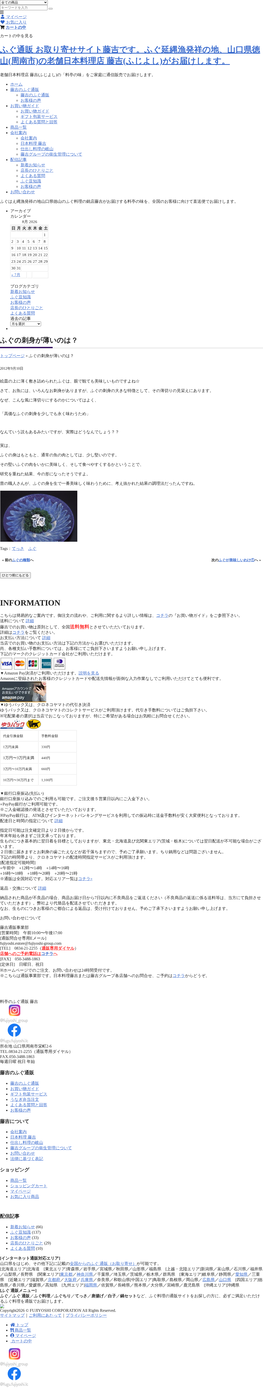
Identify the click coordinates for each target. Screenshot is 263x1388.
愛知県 (241, 1274)
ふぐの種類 (21, 560)
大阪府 (70, 1280)
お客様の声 (31, 100)
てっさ (18, 548)
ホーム (16, 84)
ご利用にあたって (45, 1315)
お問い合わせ (22, 192)
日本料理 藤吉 (33, 143)
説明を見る (89, 673)
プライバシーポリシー (86, 1315)
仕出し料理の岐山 (37, 149)
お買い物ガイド (24, 106)
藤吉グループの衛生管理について (51, 154)
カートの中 (16, 27)
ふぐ (32, 548)
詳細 (30, 621)
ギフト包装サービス (39, 116)
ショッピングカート (28, 1186)
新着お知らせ (33, 165)
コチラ (162, 615)
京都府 (54, 1280)
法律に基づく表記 (26, 1158)
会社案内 (18, 132)
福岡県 (91, 1285)
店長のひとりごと (37, 170)
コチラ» (85, 879)
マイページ (20, 1191)
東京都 (66, 1274)
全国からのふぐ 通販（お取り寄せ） (103, 1263)
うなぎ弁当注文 (24, 1099)
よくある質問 (33, 176)
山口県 (225, 1280)
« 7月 (15, 275)
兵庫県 (87, 1280)
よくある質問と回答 (39, 122)
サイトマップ (12, 1315)
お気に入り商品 (24, 1196)
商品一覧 (18, 127)
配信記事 (18, 159)
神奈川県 (85, 1274)
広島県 (208, 1280)
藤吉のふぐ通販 (24, 89)
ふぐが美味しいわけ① (237, 560)
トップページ (12, 356)
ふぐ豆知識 (31, 181)
